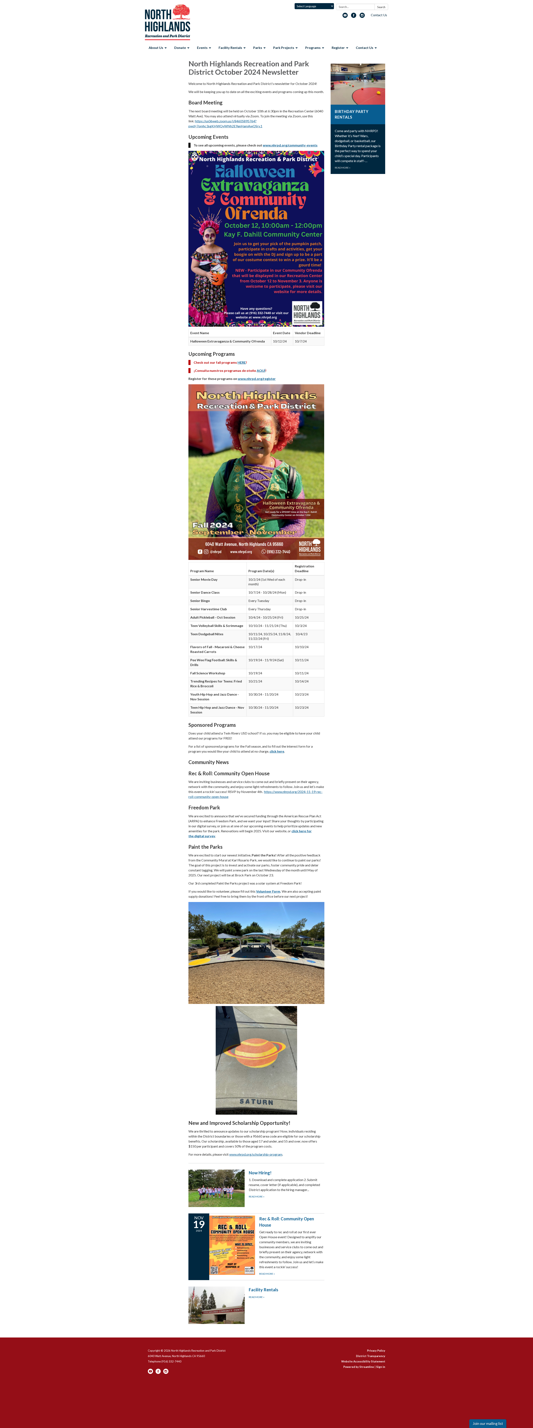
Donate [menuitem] (180, 48)
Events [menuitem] (202, 48)
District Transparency (370, 1356)
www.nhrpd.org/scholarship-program (255, 1154)
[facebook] (353, 17)
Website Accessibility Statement (363, 1361)
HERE (242, 362)
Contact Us (379, 15)
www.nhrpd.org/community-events (290, 145)
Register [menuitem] (338, 48)
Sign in (380, 1366)
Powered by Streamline (358, 1366)
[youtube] (345, 17)
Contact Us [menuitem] (364, 48)
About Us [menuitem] (156, 48)
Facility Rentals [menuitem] (230, 48)
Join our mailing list (488, 1423)
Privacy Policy (376, 1350)
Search (381, 7)
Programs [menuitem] (313, 48)
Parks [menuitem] (257, 48)
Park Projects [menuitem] (283, 48)
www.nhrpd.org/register (257, 379)
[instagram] (362, 17)
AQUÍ (261, 370)
